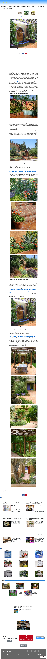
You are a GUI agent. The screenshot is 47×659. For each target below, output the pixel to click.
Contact (8, 654)
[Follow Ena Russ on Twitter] (35, 651)
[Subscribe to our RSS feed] (39, 651)
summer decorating (7, 560)
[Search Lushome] (42, 2)
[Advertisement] (23, 63)
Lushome (5, 2)
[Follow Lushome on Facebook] (27, 651)
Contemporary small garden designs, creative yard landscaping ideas (22, 336)
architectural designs (23, 560)
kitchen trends (39, 550)
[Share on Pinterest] (26, 53)
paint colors (23, 550)
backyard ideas (23, 570)
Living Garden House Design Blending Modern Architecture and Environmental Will (23, 569)
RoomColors (34, 2)
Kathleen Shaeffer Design (13, 81)
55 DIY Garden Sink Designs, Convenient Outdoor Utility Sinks (38, 578)
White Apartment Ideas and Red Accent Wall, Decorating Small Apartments (23, 559)
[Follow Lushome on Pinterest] (31, 651)
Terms (28, 654)
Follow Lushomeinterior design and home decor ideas (26, 638)
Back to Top (23, 645)
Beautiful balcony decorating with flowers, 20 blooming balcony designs (22, 289)
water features (23, 620)
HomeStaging (38, 2)
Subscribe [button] (9, 640)
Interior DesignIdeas (23, 2)
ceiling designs (8, 570)
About (18, 654)
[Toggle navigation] (45, 2)
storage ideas (7, 550)
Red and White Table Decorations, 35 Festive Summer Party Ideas (7, 569)
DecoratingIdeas (30, 2)
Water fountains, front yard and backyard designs (18, 334)
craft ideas (39, 560)
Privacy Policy (39, 654)
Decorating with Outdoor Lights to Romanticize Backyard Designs (23, 578)
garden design (39, 570)
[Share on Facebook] (23, 53)
